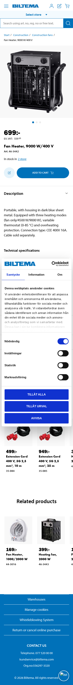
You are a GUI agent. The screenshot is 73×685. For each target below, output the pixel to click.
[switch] (63, 353)
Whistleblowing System (37, 620)
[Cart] (67, 6)
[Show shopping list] (59, 6)
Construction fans (42, 35)
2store (22, 159)
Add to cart (40, 172)
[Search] (68, 23)
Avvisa (36, 418)
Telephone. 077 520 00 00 (36, 653)
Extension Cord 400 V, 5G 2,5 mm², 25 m (49, 461)
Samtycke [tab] (13, 274)
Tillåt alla (36, 394)
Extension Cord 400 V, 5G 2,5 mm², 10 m (17, 461)
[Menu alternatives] (6, 6)
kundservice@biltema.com (36, 659)
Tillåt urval (36, 406)
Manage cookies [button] (36, 609)
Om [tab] (59, 274)
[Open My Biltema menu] (51, 6)
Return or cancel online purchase (36, 630)
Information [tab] (36, 274)
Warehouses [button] (36, 599)
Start (7, 35)
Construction (20, 35)
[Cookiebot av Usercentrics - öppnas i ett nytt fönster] (52, 263)
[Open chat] (63, 675)
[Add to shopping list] (9, 172)
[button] (36, 14)
